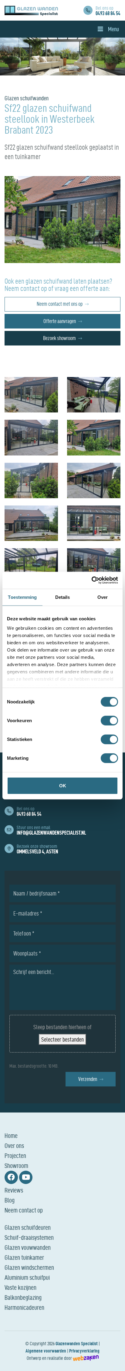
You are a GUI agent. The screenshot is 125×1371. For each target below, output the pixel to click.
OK (62, 785)
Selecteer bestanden (62, 1039)
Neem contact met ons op (60, 304)
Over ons (14, 1145)
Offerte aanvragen (59, 321)
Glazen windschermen (29, 1267)
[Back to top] (113, 1359)
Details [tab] (62, 596)
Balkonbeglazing (23, 1297)
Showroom (16, 1165)
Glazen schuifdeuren (28, 1227)
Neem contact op (24, 1210)
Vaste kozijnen (20, 1287)
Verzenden (87, 1079)
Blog (10, 1200)
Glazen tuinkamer (24, 1257)
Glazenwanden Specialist (77, 1343)
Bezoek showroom (59, 338)
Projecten (15, 1155)
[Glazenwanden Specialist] (31, 10)
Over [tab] (102, 596)
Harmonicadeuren (24, 1307)
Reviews (14, 1190)
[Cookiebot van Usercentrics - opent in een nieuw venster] (91, 580)
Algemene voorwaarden (45, 1350)
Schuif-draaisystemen (29, 1237)
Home (11, 1135)
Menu (113, 29)
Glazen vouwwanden (28, 1247)
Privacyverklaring (84, 1350)
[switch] (109, 720)
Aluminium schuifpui (27, 1277)
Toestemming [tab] (22, 596)
